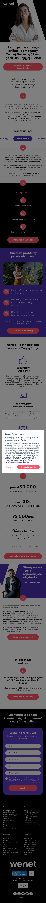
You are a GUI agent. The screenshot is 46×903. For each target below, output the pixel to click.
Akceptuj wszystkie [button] (28, 467)
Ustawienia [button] (10, 467)
